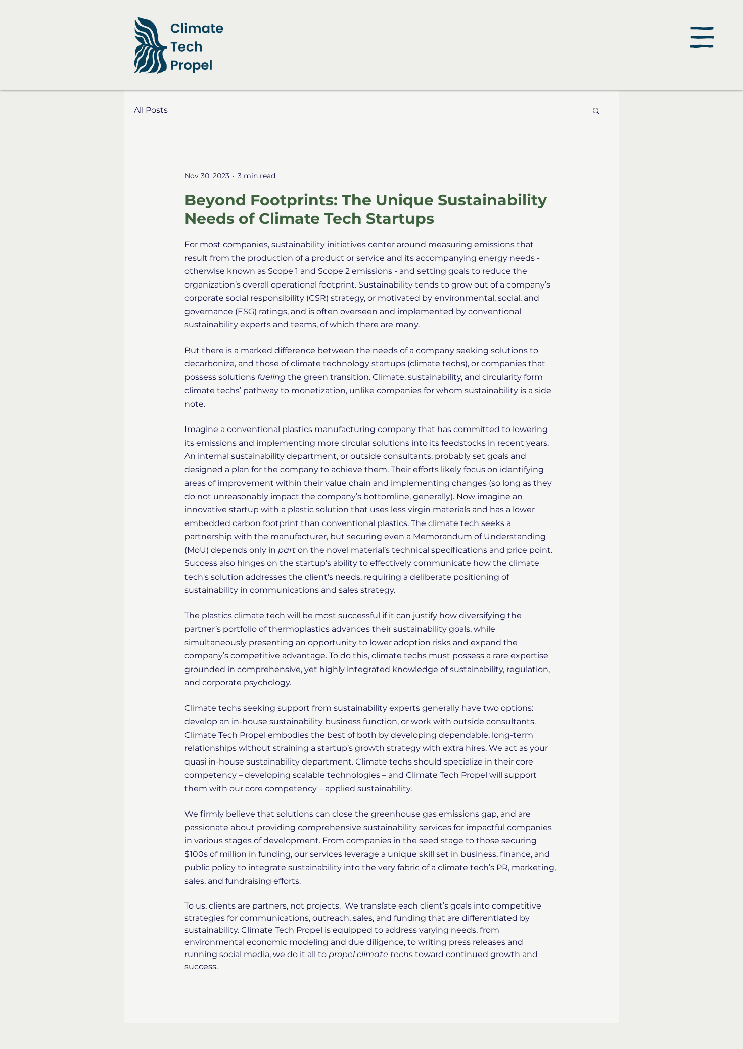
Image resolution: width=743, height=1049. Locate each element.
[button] (702, 37)
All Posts (151, 110)
